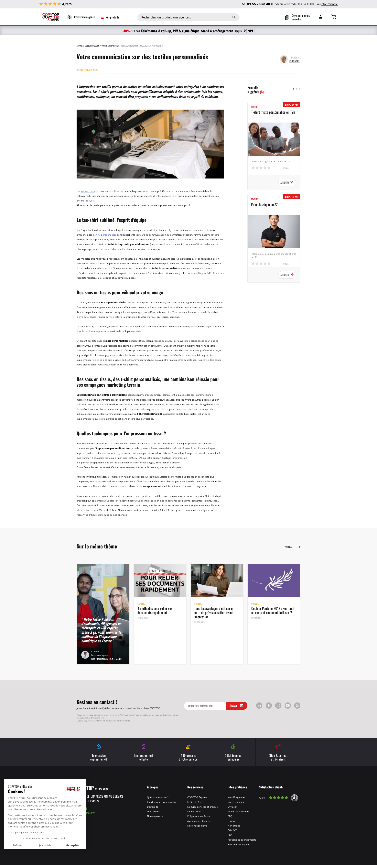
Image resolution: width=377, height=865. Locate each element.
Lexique (232, 820)
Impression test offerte (143, 757)
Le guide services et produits (203, 806)
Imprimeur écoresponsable (162, 802)
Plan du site (234, 825)
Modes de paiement (238, 811)
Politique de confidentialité (242, 839)
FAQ (230, 816)
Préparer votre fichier (199, 816)
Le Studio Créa (195, 802)
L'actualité (152, 806)
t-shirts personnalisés (104, 234)
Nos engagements (197, 825)
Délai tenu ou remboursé (233, 757)
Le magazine (194, 811)
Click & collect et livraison (278, 757)
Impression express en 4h (99, 757)
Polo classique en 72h (265, 204)
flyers (92, 200)
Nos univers (153, 811)
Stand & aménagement (217, 31)
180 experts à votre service (188, 757)
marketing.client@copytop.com (90, 717)
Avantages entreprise (199, 820)
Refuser (18, 845)
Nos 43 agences (236, 797)
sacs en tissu (88, 191)
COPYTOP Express (197, 797)
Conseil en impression (87, 70)
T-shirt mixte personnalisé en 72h (273, 112)
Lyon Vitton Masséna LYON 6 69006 (106, 658)
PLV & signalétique (186, 31)
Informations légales (239, 844)
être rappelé (329, 4)
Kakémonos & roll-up (156, 31)
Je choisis (45, 845)
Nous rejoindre (155, 816)
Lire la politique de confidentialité (26, 832)
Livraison (232, 806)
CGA (230, 835)
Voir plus (288, 546)
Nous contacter (236, 802)
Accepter (72, 845)
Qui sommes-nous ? (157, 797)
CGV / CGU (233, 830)
